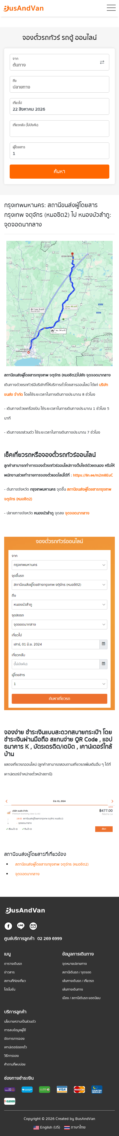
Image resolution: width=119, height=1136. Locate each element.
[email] (33, 926)
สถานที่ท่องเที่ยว (15, 981)
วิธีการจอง (11, 1056)
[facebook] (8, 926)
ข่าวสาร (9, 972)
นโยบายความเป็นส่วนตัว (20, 1021)
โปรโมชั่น (9, 989)
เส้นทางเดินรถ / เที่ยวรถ (78, 981)
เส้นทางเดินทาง (72, 989)
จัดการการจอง (14, 1038)
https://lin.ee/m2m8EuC (93, 475)
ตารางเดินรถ (13, 963)
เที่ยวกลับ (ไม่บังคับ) (25, 125)
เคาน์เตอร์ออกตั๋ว (15, 1047)
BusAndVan (85, 1119)
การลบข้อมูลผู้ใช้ (15, 1030)
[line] (21, 926)
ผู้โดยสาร (19, 147)
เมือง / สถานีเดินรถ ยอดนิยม (81, 998)
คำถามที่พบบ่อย (14, 1064)
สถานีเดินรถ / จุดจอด (76, 972)
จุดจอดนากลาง (27, 874)
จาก (15, 58)
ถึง (15, 81)
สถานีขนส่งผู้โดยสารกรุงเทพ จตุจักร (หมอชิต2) (52, 864)
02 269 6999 (49, 939)
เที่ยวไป (17, 103)
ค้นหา (59, 172)
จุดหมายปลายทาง (74, 963)
